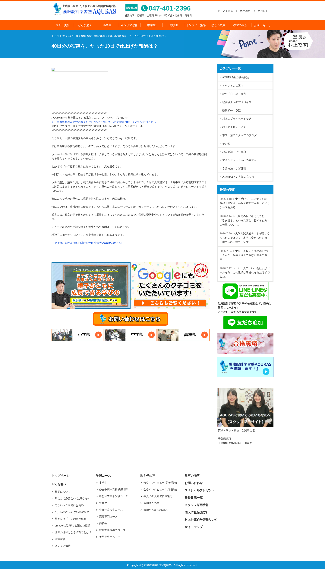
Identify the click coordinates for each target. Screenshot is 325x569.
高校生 (173, 25)
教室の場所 (240, 25)
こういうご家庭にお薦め (69, 505)
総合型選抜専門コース (112, 530)
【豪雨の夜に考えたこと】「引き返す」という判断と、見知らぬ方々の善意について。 (245, 220)
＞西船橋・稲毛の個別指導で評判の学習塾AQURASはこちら (88, 242)
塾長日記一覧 (194, 497)
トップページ (61, 475)
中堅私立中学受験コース (113, 496)
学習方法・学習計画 (234, 168)
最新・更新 (63, 25)
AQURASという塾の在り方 (238, 176)
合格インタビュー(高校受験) (160, 482)
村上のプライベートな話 (236, 118)
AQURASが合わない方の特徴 (72, 512)
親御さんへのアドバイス (236, 102)
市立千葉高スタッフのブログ (239, 135)
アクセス (229, 10)
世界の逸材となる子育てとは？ (73, 532)
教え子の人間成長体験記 (158, 496)
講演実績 (60, 539)
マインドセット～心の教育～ (239, 160)
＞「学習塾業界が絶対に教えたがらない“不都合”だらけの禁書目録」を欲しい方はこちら (104, 121)
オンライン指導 (196, 25)
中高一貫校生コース (111, 509)
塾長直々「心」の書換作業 (70, 518)
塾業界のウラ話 (231, 110)
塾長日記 (263, 10)
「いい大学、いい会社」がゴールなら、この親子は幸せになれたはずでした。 (245, 272)
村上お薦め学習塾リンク (201, 519)
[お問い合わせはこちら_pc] (131, 319)
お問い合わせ (262, 25)
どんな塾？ (85, 25)
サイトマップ (194, 527)
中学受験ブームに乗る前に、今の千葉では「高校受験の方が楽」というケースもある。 (245, 203)
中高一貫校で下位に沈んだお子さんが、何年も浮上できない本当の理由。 (245, 255)
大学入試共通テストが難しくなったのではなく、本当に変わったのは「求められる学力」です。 (245, 237)
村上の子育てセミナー (235, 126)
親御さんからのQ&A (155, 509)
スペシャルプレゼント (200, 490)
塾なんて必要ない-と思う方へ (72, 498)
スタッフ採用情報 (197, 505)
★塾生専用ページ (109, 536)
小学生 (107, 25)
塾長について (63, 491)
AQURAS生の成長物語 (235, 77)
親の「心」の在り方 (234, 93)
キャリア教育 (129, 25)
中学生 (151, 25)
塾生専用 (245, 10)
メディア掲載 (63, 545)
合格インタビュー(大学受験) (160, 489)
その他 (226, 143)
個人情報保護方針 (197, 512)
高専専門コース (108, 516)
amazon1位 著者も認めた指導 (72, 525)
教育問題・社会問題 (234, 151)
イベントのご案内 (232, 85)
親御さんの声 (151, 502)
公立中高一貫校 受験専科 (114, 489)
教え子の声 (218, 25)
